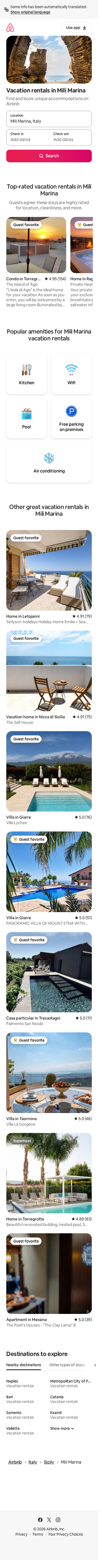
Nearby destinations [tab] (23, 1365)
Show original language (30, 12)
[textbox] (27, 140)
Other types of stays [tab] (67, 1365)
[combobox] (49, 121)
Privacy (21, 1534)
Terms (37, 1534)
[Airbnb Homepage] (10, 27)
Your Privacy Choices (65, 1534)
